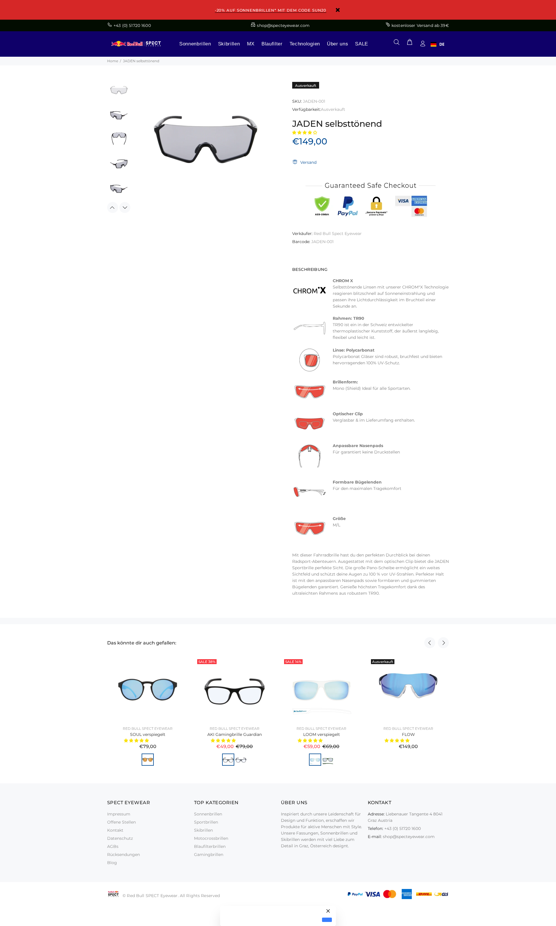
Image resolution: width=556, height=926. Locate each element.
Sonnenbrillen (195, 44)
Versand (308, 162)
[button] (305, 132)
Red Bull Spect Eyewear (338, 233)
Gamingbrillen (208, 854)
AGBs (112, 846)
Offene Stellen (121, 822)
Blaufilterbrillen (210, 846)
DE (442, 44)
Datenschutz (120, 838)
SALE (361, 44)
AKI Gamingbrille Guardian (234, 734)
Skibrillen (229, 44)
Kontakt (115, 830)
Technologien (305, 44)
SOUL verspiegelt (147, 734)
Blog (112, 862)
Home (112, 61)
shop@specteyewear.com (409, 836)
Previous (112, 207)
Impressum (118, 814)
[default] (327, 920)
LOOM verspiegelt (321, 734)
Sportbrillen (206, 822)
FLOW (408, 734)
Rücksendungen (123, 854)
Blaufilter (272, 44)
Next (124, 207)
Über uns (337, 44)
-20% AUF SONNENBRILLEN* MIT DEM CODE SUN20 (270, 10)
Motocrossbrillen (211, 838)
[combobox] (437, 44)
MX (251, 44)
